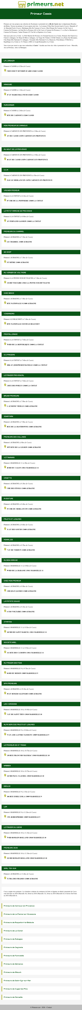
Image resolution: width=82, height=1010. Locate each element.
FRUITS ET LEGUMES (12, 519)
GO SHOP (7, 252)
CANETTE (8, 478)
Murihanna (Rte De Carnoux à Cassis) (33, 28)
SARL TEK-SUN (10, 868)
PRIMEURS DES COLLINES (15, 437)
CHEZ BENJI (9, 293)
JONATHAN (8, 416)
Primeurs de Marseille (13, 997)
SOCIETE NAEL (10, 642)
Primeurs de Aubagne (13, 939)
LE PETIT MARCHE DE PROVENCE (18, 211)
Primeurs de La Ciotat (13, 931)
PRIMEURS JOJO (11, 848)
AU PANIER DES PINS (13, 663)
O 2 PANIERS (9, 355)
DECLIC (7, 786)
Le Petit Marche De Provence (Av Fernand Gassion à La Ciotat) (41, 36)
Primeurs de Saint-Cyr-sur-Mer (17, 980)
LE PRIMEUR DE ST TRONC (15, 745)
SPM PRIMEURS (10, 683)
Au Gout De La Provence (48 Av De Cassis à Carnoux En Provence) (39, 30)
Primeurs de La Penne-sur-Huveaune (20, 914)
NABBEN (7, 766)
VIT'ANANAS (9, 457)
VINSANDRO (9, 314)
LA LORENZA (9, 61)
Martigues (23, 48)
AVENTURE (8, 498)
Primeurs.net (8, 24)
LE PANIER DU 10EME (13, 827)
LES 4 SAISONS (10, 704)
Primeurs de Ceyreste (13, 947)
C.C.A (6, 170)
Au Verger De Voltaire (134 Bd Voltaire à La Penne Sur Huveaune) (56, 38)
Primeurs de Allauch (12, 972)
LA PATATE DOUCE (12, 601)
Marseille (74, 45)
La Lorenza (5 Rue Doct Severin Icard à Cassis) (54, 26)
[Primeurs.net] (41, 4)
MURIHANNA (9, 105)
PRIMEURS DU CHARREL (14, 231)
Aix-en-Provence (9, 48)
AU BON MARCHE (11, 560)
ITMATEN (8, 622)
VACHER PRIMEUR (11, 190)
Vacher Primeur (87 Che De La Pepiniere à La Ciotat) (34, 32)
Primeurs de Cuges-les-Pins (16, 989)
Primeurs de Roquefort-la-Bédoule (19, 922)
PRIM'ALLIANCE (11, 334)
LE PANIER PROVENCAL (14, 375)
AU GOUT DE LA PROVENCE (15, 149)
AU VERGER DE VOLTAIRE (15, 272)
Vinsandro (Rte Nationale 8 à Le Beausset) (42, 40)
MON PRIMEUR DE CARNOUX (16, 125)
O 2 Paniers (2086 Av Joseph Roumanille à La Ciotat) (37, 42)
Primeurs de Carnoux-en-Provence (19, 906)
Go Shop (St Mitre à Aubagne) (26, 38)
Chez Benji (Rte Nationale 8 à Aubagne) (16, 40)
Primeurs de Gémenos (13, 964)
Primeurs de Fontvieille (14, 956)
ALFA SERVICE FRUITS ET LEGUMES (19, 724)
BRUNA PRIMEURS (11, 396)
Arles (16, 48)
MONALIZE (8, 540)
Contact (49, 1007)
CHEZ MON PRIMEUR (12, 581)
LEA (5, 807)
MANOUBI (8, 84)
